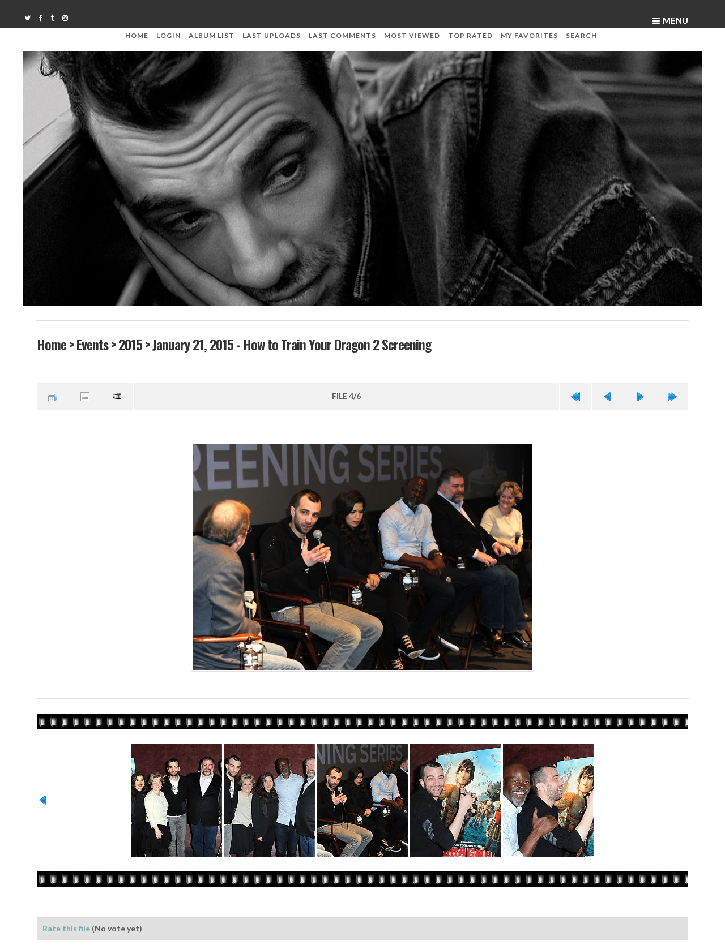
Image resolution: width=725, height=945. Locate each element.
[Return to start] (575, 395)
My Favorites (529, 35)
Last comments (342, 35)
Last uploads (271, 35)
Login (168, 35)
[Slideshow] (117, 395)
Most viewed (412, 35)
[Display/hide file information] (85, 395)
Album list (211, 35)
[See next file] (640, 395)
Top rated (470, 35)
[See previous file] (608, 395)
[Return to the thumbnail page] (52, 395)
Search (581, 35)
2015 (130, 344)
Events (92, 344)
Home (136, 35)
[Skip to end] (672, 395)
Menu (675, 20)
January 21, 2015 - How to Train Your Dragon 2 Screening (290, 344)
